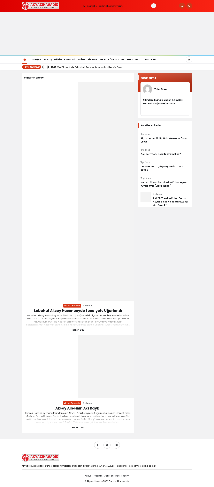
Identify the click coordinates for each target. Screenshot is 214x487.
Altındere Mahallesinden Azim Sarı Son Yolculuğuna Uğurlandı (163, 101)
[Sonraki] (47, 67)
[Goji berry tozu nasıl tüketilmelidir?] (165, 152)
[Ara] (182, 6)
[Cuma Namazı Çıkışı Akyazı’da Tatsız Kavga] (165, 166)
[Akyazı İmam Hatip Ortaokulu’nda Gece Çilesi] (165, 138)
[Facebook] (97, 445)
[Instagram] (116, 445)
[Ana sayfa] (24, 59)
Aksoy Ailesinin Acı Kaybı (77, 408)
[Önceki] (44, 67)
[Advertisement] (107, 33)
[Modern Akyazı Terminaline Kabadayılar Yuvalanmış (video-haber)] (165, 182)
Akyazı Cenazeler (72, 305)
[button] (189, 6)
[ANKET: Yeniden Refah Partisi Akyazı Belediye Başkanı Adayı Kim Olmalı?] (165, 198)
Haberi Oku (77, 329)
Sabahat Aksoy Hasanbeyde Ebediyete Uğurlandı (78, 310)
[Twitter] (107, 445)
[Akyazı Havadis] (41, 5)
